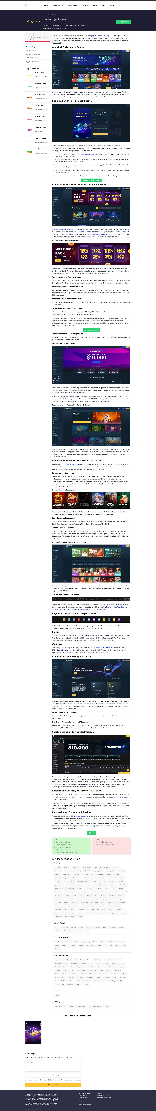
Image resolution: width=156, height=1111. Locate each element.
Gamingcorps (69, 885)
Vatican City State (59, 984)
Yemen (78, 984)
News (95, 5)
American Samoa (79, 960)
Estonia (86, 967)
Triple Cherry (114, 913)
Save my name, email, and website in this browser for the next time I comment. (54, 1080)
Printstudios (94, 902)
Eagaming (66, 878)
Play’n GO (102, 609)
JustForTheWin (89, 888)
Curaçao (57, 995)
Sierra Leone (71, 977)
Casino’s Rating (58, 5)
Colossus (108, 874)
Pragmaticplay (74, 902)
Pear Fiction (58, 902)
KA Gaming (99, 888)
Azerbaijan (58, 963)
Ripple (99, 945)
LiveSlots (66, 892)
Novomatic (89, 895)
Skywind (73, 909)
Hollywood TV (122, 885)
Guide (103, 5)
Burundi (106, 963)
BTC (94, 648)
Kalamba (121, 888)
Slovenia (107, 977)
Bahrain (66, 963)
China (72, 967)
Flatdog (72, 881)
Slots (112, 5)
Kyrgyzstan (92, 970)
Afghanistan (58, 960)
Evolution (94, 878)
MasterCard (96, 927)
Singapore (81, 977)
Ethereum (73, 927)
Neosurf (121, 927)
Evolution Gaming (105, 878)
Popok (66, 902)
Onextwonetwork (68, 899)
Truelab (80, 916)
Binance (65, 650)
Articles (85, 5)
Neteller (81, 945)
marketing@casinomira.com (104, 1097)
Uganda (96, 981)
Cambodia (113, 963)
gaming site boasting (81, 816)
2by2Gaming (76, 867)
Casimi (93, 874)
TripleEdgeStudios (70, 916)
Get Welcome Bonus (91, 330)
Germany (57, 970)
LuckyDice (84, 892)
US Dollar (106, 1006)
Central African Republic (61, 967)
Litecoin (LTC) (97, 1006)
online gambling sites (72, 464)
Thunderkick (80, 913)
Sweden (79, 981)
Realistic (77, 906)
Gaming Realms (121, 881)
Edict (73, 878)
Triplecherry (58, 916)
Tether (98, 648)
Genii (105, 885)
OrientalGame (88, 899)
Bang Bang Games (98, 871)
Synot (56, 913)
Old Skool (112, 895)
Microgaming (79, 609)
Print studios (84, 902)
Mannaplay (93, 892)
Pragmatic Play (111, 607)
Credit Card (65, 927)
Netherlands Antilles (60, 974)
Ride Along (58, 909)
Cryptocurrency (86, 942)
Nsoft (96, 895)
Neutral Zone (72, 974)
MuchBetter (113, 927)
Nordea (57, 931)
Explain (122, 878)
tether (69, 931)
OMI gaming (121, 895)
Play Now (123, 22)
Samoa (57, 977)
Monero (105, 927)
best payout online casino (64, 229)
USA (121, 981)
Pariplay (112, 899)
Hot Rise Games (59, 888)
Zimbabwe (86, 984)
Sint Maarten (90, 977)
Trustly (57, 949)
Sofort (111, 945)
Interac (81, 927)
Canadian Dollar (69, 1006)
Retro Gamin (116, 906)
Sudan (72, 981)
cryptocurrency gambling (100, 36)
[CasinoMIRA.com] (26, 5)
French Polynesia (120, 967)
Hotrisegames (70, 888)
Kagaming (107, 888)
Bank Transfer (59, 942)
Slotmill (104, 909)
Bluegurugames (121, 871)
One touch (58, 899)
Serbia (63, 977)
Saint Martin (123, 974)
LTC (110, 648)
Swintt (110, 909)
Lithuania (101, 970)
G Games (111, 881)
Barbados (83, 963)
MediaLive (116, 892)
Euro (89, 1006)
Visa (92, 638)
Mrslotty (81, 895)
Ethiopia (93, 967)
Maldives (109, 970)
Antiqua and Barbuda (108, 960)
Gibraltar (65, 970)
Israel (72, 970)
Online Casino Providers (85, 1104)
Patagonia (120, 899)
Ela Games (86, 878)
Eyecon (65, 881)
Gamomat (79, 885)
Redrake (84, 906)
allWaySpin (68, 871)
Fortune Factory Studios (83, 881)
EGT (79, 878)
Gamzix (87, 885)
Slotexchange (95, 909)
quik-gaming (122, 902)
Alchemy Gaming (104, 867)
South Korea (123, 977)
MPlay (74, 895)
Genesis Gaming (96, 885)
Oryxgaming (103, 899)
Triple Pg (123, 913)
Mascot (108, 892)
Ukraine (103, 981)
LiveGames (58, 892)
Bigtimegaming (110, 871)
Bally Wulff (87, 871)
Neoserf (74, 945)
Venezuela (70, 984)
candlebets (85, 874)
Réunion (101, 974)
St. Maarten (64, 981)
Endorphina (71, 609)
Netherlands (118, 970)
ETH (103, 648)
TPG (106, 913)
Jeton (123, 942)
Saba (115, 974)
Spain (56, 981)
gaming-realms (59, 885)
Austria (119, 960)
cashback (125, 232)
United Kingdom (113, 981)
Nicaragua (93, 974)
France (100, 967)
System (63, 913)
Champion (100, 874)
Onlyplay (78, 899)
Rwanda (109, 974)
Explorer (57, 881)
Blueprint (57, 874)
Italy (78, 970)
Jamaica (84, 970)
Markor (101, 892)
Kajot (115, 888)
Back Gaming (77, 871)
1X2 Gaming (66, 867)
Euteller (103, 942)
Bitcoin (56, 927)
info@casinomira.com (102, 1095)
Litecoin (88, 927)
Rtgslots (66, 909)
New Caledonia (83, 974)
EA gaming (58, 878)
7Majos (95, 867)
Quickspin (55, 609)
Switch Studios (120, 909)
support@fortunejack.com (121, 797)
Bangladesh (74, 963)
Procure (103, 902)
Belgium (98, 963)
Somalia (114, 977)
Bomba (77, 874)
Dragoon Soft (118, 874)
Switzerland (87, 981)
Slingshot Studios (84, 909)
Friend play (102, 881)
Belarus (91, 963)
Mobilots (67, 895)
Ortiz (96, 899)
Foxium (94, 881)
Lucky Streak (75, 892)
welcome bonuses (85, 232)
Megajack (124, 892)
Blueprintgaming (67, 874)
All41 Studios (58, 871)
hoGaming (113, 885)
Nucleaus (103, 895)
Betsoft (87, 609)
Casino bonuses (73, 5)
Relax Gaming (121, 607)
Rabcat (56, 906)
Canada (121, 963)
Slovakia (99, 977)
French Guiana (109, 967)
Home (46, 5)
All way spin (115, 867)
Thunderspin (90, 913)
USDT (81, 931)
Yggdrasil (63, 609)
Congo (79, 967)
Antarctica (96, 960)
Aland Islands (68, 960)
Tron (107, 648)
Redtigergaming (94, 906)
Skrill (63, 931)
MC (96, 638)
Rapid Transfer (90, 945)
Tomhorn (99, 913)
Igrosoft (79, 888)
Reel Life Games (106, 906)
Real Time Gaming (67, 906)
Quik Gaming (111, 902)
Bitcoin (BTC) (58, 1006)
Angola (89, 960)
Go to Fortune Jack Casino (91, 180)
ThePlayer (71, 913)
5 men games (86, 867)
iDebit (110, 942)
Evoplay (93, 609)
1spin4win (57, 867)
